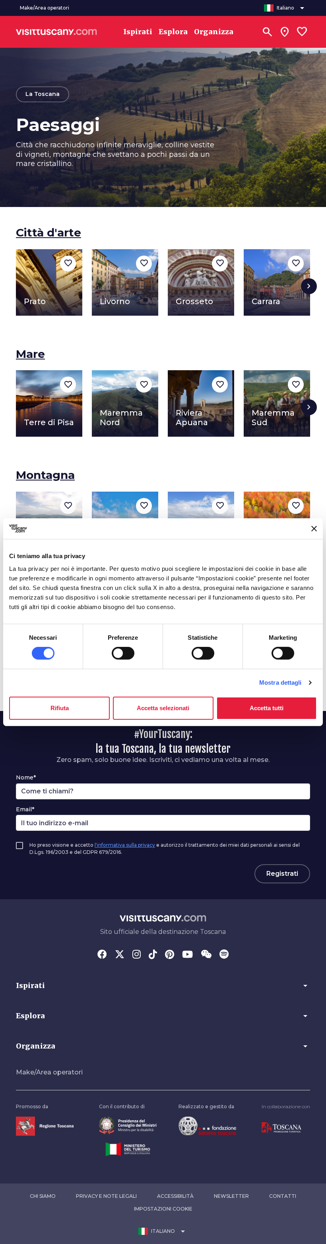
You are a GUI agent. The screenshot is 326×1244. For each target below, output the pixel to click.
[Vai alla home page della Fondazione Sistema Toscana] (207, 1125)
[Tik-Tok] (153, 955)
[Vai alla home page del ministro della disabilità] (128, 1125)
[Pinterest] (169, 955)
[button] (163, 985)
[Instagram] (136, 955)
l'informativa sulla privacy (125, 845)
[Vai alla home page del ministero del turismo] (128, 1148)
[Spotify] (224, 955)
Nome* (26, 777)
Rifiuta (59, 708)
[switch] (123, 653)
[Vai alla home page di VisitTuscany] (56, 32)
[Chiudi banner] (314, 528)
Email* (25, 809)
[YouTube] (187, 955)
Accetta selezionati (163, 708)
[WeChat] (206, 955)
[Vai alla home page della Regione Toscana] (45, 1125)
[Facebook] (102, 955)
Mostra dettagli (280, 682)
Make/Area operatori (49, 1072)
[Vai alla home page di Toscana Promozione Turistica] (281, 1127)
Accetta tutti (266, 708)
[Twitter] (119, 955)
